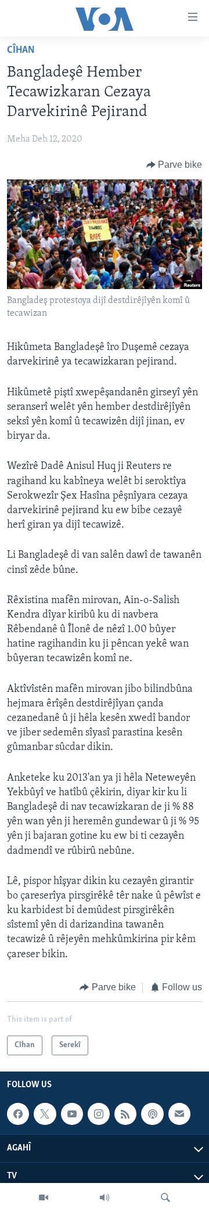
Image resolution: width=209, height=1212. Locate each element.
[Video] (43, 1197)
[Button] (174, 164)
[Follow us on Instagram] (99, 1114)
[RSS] (125, 1114)
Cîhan (21, 50)
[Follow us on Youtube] (72, 1114)
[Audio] (104, 1197)
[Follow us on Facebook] (18, 1114)
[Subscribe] (179, 1114)
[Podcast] (152, 1114)
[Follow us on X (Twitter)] (45, 1114)
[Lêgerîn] (165, 1197)
